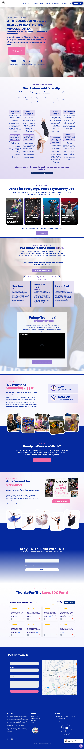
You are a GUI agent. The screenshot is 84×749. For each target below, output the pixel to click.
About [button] (41, 3)
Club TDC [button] (48, 3)
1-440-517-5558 (61, 718)
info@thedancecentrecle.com (64, 721)
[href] (59, 677)
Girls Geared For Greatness (38, 724)
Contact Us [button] (64, 3)
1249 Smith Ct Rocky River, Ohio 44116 (66, 716)
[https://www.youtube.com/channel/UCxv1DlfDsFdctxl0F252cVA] (12, 738)
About (32, 722)
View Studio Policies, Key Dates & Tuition (43, 173)
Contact (33, 726)
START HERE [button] (29, 3)
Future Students (35, 716)
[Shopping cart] (70, 3)
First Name (12, 660)
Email (26, 558)
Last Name (12, 667)
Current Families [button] (56, 3)
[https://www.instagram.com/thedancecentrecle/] (16, 738)
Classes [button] (36, 3)
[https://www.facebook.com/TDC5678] (7, 738)
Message (12, 679)
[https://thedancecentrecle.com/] (66, 729)
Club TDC (33, 720)
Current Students (35, 718)
